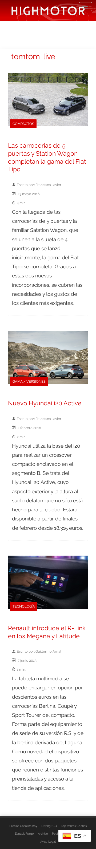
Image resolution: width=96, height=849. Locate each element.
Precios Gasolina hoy (23, 826)
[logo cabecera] (48, 10)
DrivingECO (49, 826)
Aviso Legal (48, 841)
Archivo (43, 833)
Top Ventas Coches (74, 826)
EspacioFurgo (24, 833)
